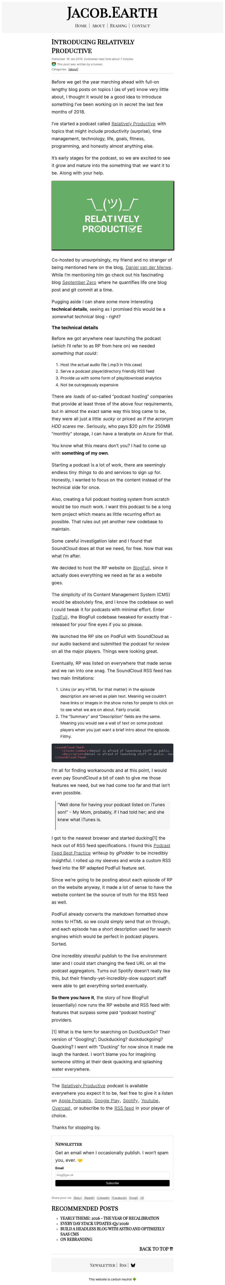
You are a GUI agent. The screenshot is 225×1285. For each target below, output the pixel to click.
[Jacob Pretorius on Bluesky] (133, 1265)
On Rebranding (76, 1239)
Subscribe (112, 1183)
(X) (142, 1198)
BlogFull (141, 567)
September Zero (79, 282)
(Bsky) (77, 1198)
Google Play (107, 1100)
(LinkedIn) (103, 1198)
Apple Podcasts (75, 1100)
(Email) (133, 1198)
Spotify (130, 1100)
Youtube (149, 1100)
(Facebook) (119, 1198)
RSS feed (124, 1108)
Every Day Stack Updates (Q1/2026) (94, 1223)
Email (59, 1168)
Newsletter (102, 1265)
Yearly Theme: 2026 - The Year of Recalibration (109, 1218)
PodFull (59, 617)
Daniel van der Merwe (148, 267)
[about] (73, 69)
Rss (123, 1265)
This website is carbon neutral (112, 1279)
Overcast (61, 1108)
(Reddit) (89, 1198)
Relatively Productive (134, 123)
